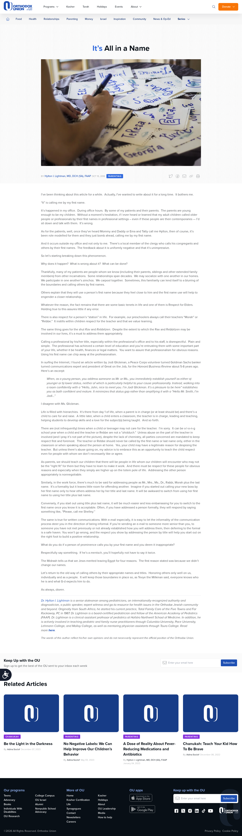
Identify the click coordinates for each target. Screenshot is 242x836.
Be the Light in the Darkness (28, 743)
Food (19, 19)
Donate (226, 7)
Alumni (39, 804)
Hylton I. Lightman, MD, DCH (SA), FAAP (68, 176)
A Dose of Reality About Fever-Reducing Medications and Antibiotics (149, 749)
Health (32, 19)
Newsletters (74, 817)
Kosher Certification (78, 800)
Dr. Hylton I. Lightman (55, 600)
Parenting (72, 19)
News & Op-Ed (162, 19)
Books (7, 804)
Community (139, 19)
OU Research (12, 816)
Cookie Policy (230, 831)
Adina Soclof (13, 749)
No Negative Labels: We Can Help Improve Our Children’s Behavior (88, 749)
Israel (103, 19)
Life (69, 804)
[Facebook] (178, 176)
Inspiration (120, 19)
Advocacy (9, 800)
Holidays (102, 7)
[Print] (198, 176)
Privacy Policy (213, 831)
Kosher (70, 7)
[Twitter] (171, 176)
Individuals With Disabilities (13, 810)
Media (101, 813)
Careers (71, 822)
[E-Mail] (184, 176)
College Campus (45, 796)
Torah (86, 7)
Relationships (51, 19)
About (134, 7)
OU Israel (40, 800)
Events (119, 7)
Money (89, 19)
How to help (105, 817)
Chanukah (12, 736)
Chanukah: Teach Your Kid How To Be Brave (210, 746)
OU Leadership (107, 809)
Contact (71, 813)
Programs (49, 7)
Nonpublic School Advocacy (45, 810)
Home (70, 796)
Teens (7, 796)
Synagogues (74, 809)
